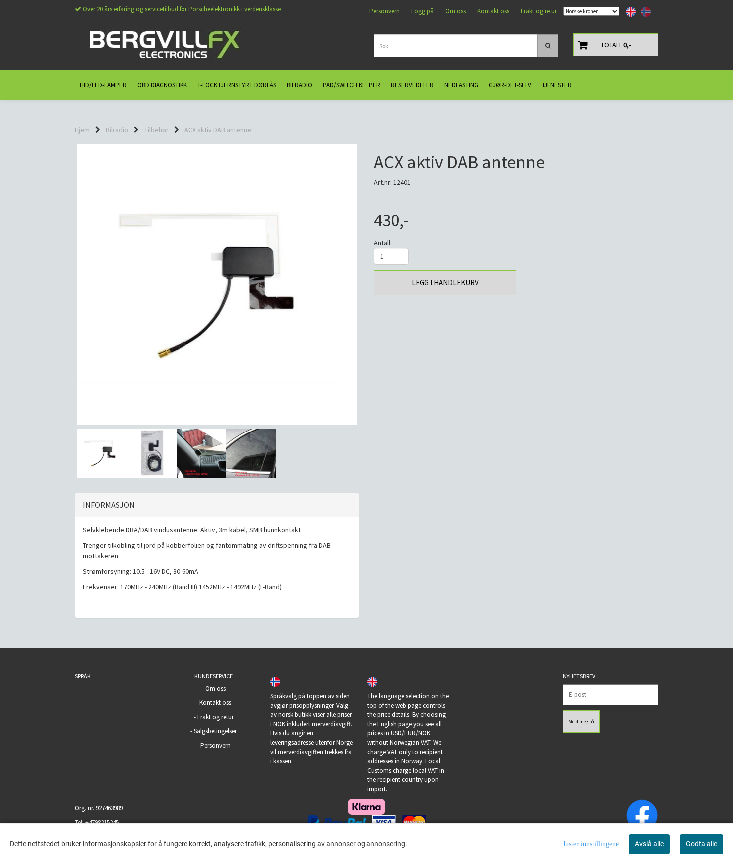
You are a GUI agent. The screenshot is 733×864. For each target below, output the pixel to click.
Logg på (422, 11)
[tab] (217, 505)
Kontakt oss (493, 11)
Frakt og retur (539, 11)
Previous (62, 284)
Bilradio (117, 129)
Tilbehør (156, 129)
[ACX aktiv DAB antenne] (217, 284)
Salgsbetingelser (215, 731)
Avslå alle (649, 844)
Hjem (82, 129)
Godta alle (701, 844)
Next (372, 284)
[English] (628, 12)
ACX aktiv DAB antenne (217, 129)
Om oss (455, 11)
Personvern (384, 11)
